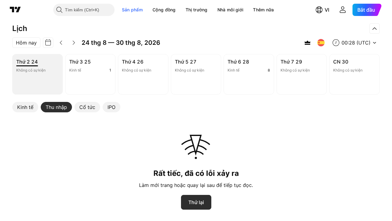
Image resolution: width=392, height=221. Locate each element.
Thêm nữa (263, 9)
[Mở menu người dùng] (343, 10)
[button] (147, 10)
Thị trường (197, 9)
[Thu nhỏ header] (374, 28)
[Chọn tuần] (48, 42)
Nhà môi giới (230, 9)
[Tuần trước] (61, 42)
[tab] (25, 107)
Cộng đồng (164, 9)
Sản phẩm (132, 9)
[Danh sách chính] (307, 42)
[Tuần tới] (74, 42)
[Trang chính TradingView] (15, 10)
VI (327, 10)
